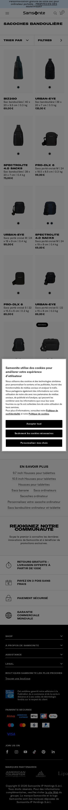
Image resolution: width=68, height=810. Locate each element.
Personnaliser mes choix (34, 442)
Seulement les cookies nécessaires (34, 433)
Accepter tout (34, 423)
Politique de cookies (39, 413)
